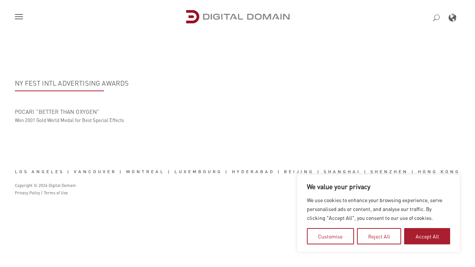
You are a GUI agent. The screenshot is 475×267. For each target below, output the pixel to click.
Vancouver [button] (95, 171)
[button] (20, 17)
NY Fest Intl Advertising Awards (72, 83)
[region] (378, 213)
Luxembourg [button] (198, 171)
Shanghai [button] (342, 171)
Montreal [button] (145, 171)
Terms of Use (56, 192)
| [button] (69, 171)
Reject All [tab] (379, 236)
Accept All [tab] (427, 236)
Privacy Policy (27, 192)
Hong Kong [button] (439, 171)
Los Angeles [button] (39, 171)
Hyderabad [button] (253, 171)
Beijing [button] (299, 171)
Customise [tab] (330, 236)
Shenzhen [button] (389, 171)
